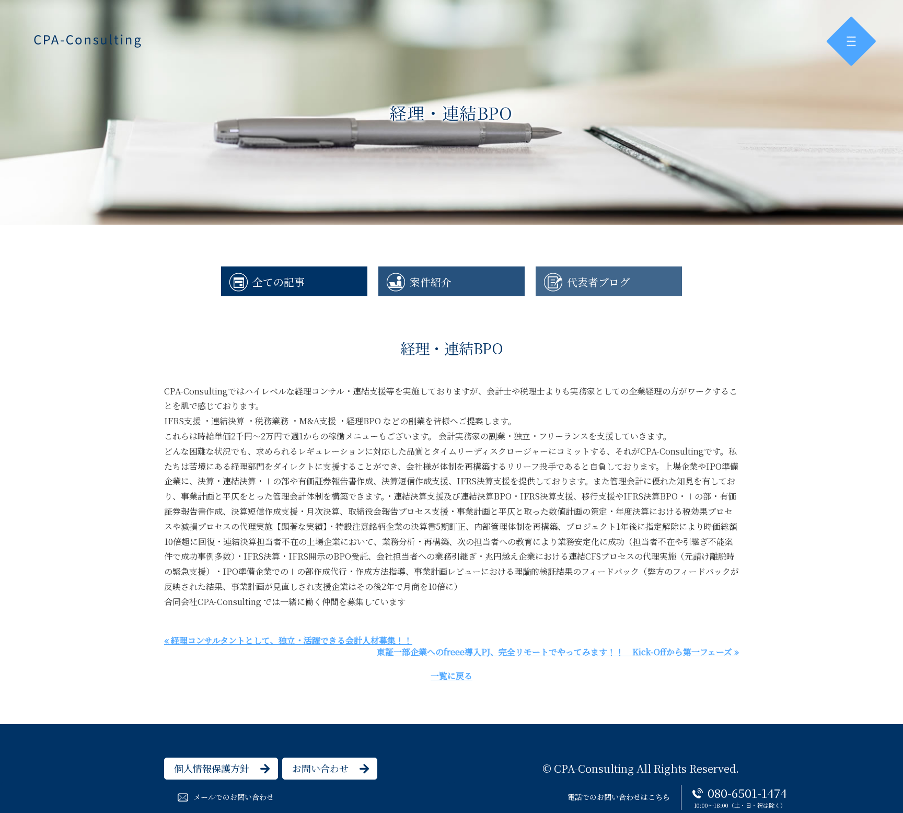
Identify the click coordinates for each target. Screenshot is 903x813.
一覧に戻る (451, 676)
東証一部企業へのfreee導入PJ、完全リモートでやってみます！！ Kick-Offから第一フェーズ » (558, 652)
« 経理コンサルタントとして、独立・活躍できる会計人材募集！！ (288, 640)
